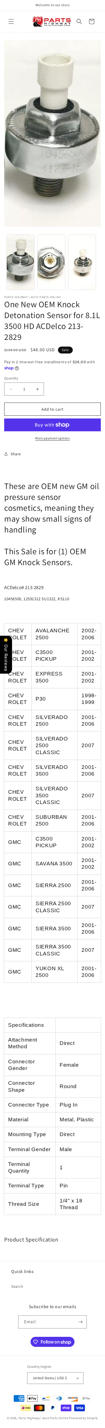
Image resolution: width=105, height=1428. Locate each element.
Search (17, 1286)
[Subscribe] (80, 1321)
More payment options (52, 438)
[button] (11, 21)
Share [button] (16, 453)
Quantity (11, 378)
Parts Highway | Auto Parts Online (43, 1418)
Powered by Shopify (83, 1418)
